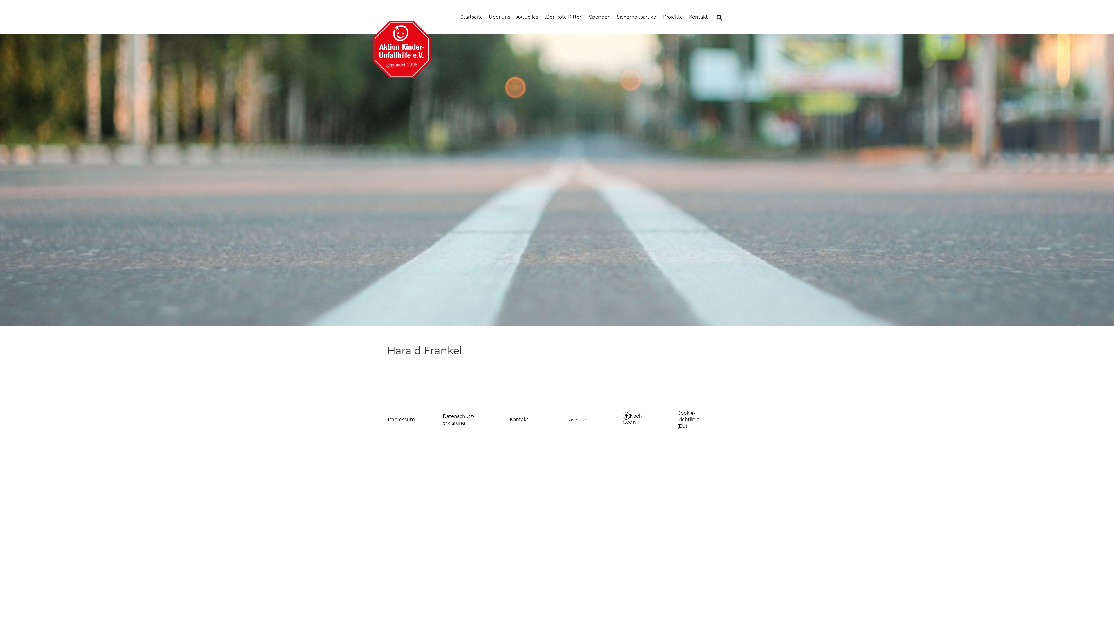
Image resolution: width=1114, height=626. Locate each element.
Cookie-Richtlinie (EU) (688, 419)
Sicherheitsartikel (637, 17)
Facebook (577, 420)
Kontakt (698, 17)
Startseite (471, 17)
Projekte (673, 17)
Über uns (499, 17)
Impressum (401, 419)
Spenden (600, 17)
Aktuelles (527, 17)
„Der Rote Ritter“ (563, 17)
